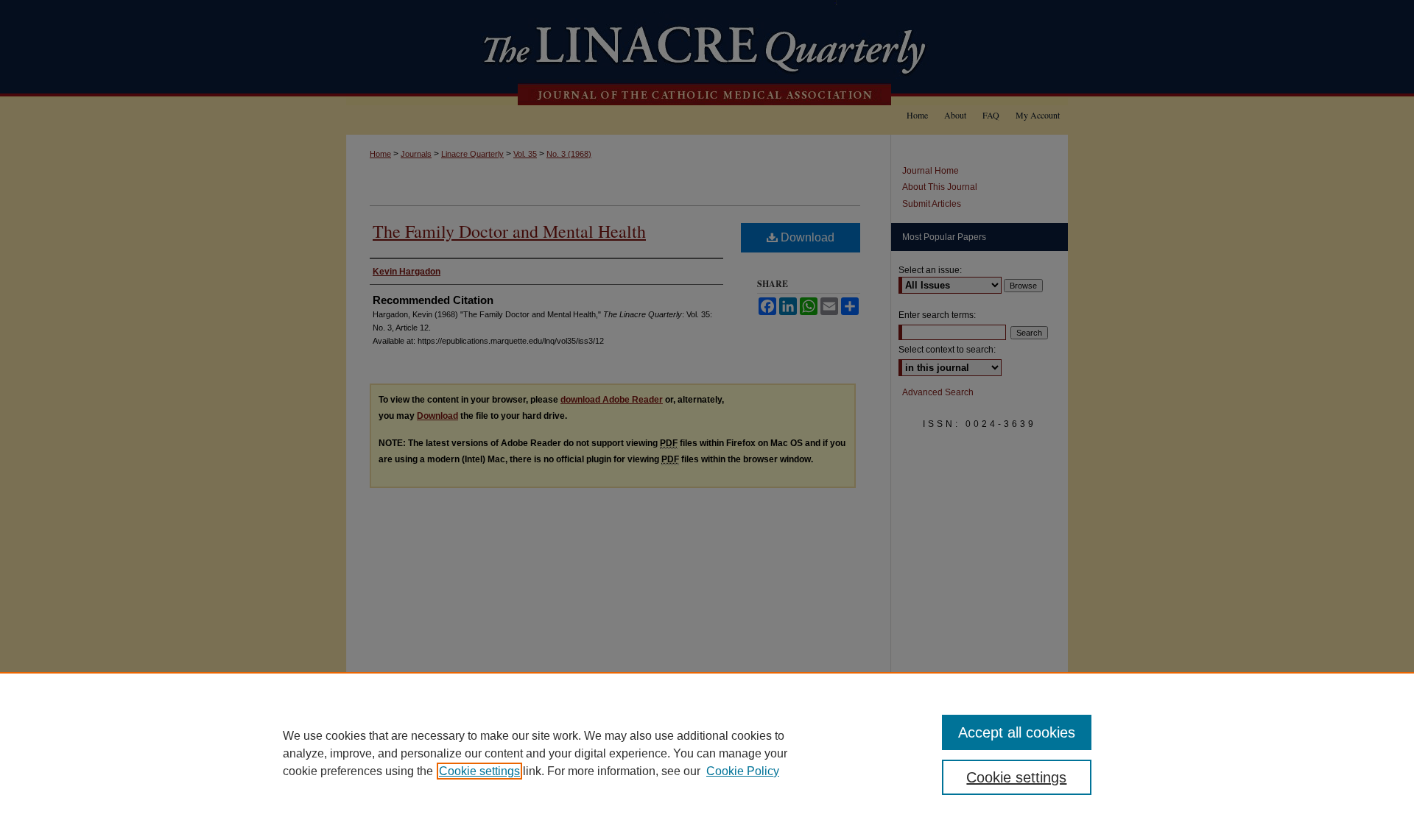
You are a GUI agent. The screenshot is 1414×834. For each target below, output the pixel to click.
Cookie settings (479, 771)
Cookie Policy (742, 771)
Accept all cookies (1016, 732)
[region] (707, 753)
